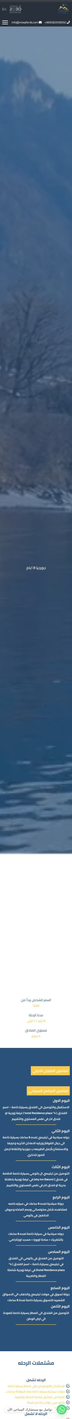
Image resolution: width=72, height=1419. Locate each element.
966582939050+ (55, 22)
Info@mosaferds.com (25, 22)
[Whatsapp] (62, 1409)
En (4, 9)
